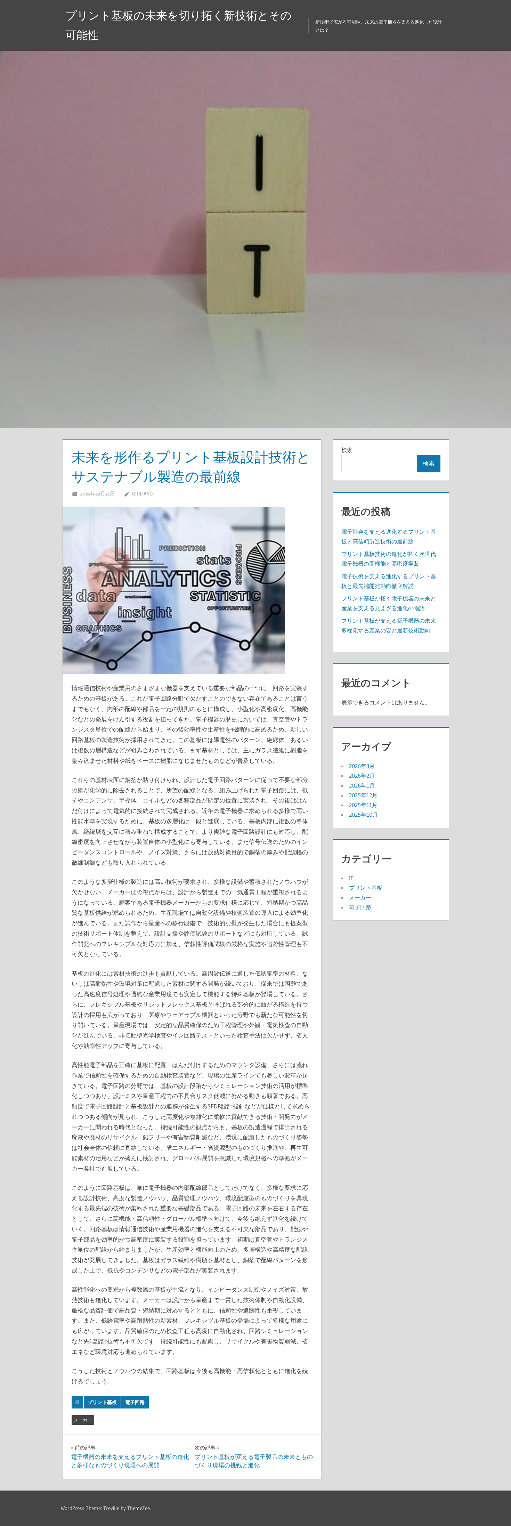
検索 (346, 449)
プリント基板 (102, 1402)
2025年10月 (363, 814)
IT (77, 1402)
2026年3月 (362, 765)
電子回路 (135, 1402)
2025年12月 (363, 795)
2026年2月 (362, 775)
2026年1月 (362, 785)
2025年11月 (363, 804)
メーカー (83, 1420)
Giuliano (142, 493)
